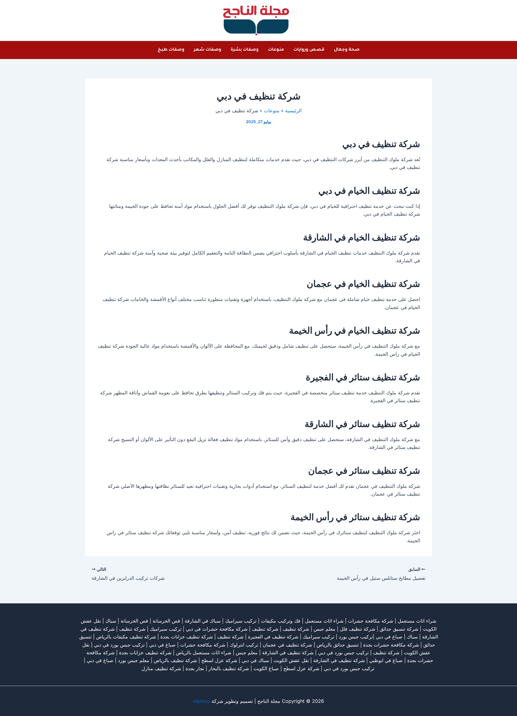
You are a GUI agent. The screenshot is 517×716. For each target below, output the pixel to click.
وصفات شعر (207, 50)
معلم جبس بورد (133, 660)
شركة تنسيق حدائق (399, 629)
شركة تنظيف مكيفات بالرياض (126, 637)
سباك (110, 621)
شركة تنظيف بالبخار (229, 668)
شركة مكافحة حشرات (370, 621)
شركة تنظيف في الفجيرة (273, 637)
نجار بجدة (194, 668)
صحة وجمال (347, 50)
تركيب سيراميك (165, 629)
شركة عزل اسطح (219, 660)
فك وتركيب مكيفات (280, 621)
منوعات (276, 50)
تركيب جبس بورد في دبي (119, 645)
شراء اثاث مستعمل (417, 621)
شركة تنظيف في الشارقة (288, 653)
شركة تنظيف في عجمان (287, 645)
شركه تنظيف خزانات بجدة (145, 653)
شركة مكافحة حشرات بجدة (391, 645)
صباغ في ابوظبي (386, 660)
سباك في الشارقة (203, 621)
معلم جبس (324, 629)
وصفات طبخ (171, 50)
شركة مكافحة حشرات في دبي (216, 629)
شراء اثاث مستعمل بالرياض (203, 653)
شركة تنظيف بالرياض (175, 660)
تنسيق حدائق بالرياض (338, 645)
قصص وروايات (309, 50)
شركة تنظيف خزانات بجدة (186, 637)
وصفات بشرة (244, 50)
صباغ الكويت (266, 668)
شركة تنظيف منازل (161, 668)
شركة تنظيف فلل (357, 629)
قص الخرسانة (166, 621)
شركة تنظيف (296, 629)
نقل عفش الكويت (291, 660)
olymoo (201, 701)
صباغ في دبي (162, 645)
